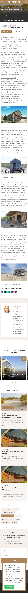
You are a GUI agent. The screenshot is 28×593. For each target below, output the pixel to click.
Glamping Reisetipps (6, 31)
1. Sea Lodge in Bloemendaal (8, 78)
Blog (7, 7)
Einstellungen (16, 582)
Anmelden (14, 560)
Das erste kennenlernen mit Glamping (12, 453)
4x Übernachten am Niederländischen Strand (11, 417)
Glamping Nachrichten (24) (8, 512)
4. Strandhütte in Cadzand (7, 232)
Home (2, 7)
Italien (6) (18, 516)
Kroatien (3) (17, 519)
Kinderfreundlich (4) (7, 519)
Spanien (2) (14, 522)
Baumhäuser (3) (5, 509)
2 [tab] (12, 382)
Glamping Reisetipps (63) (7, 516)
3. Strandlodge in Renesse (7, 177)
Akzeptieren (9, 586)
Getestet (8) (15, 509)
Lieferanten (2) (5, 522)
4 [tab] (15, 382)
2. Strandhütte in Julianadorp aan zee (10, 127)
